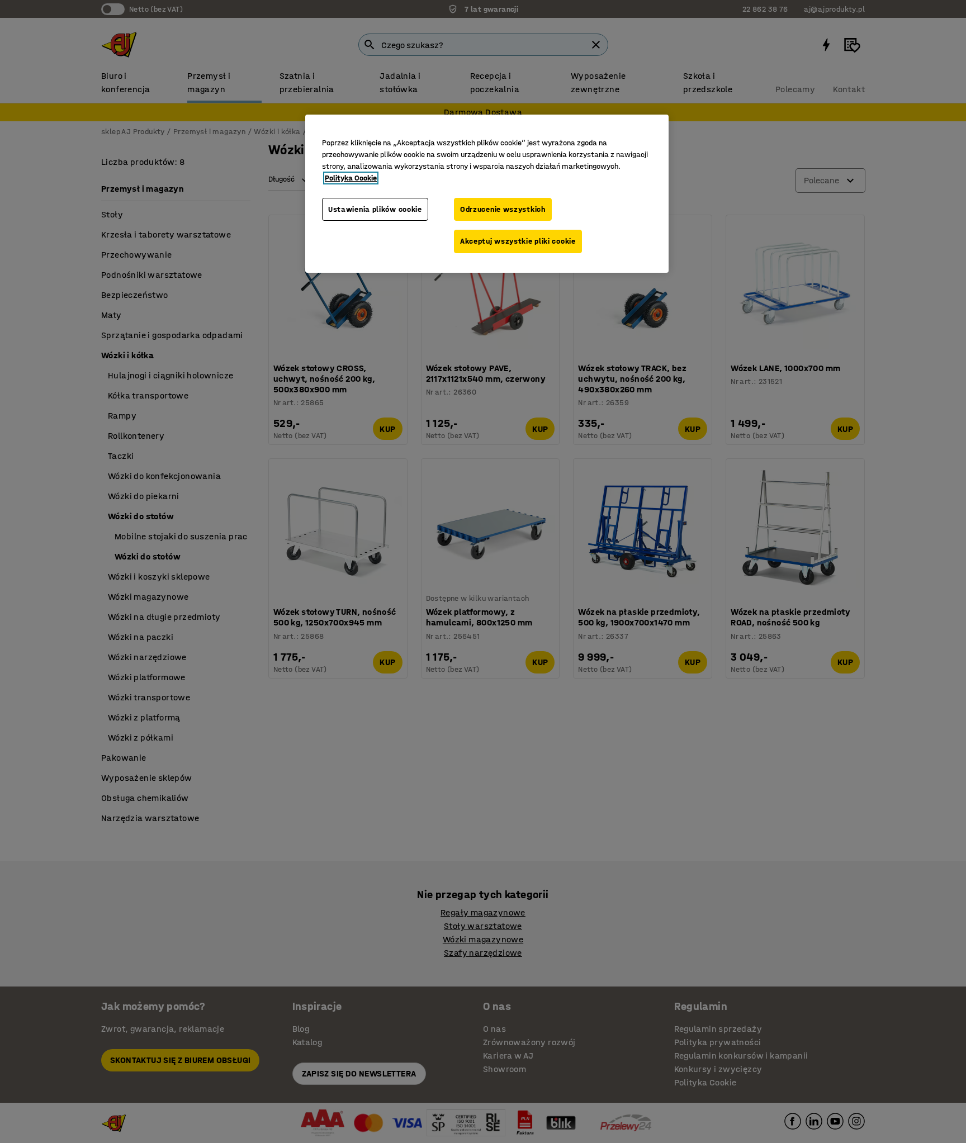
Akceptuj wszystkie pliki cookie (518, 241)
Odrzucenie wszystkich (503, 209)
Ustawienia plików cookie (375, 209)
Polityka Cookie (351, 178)
